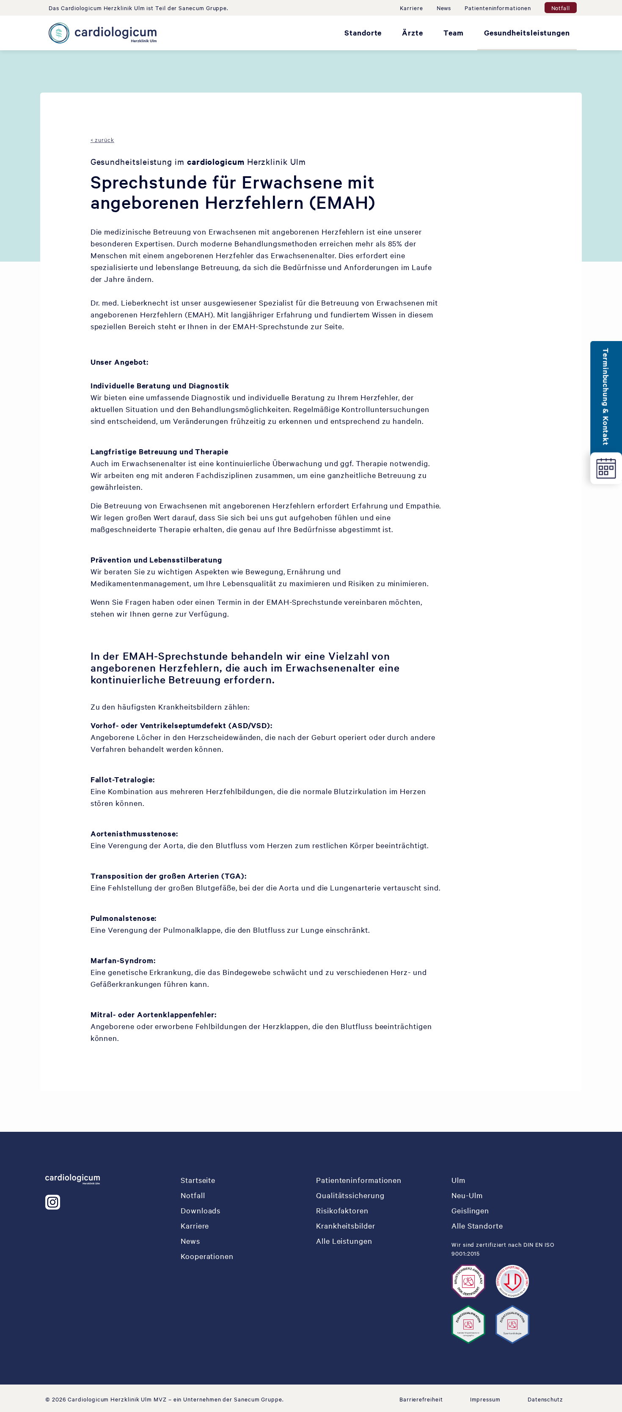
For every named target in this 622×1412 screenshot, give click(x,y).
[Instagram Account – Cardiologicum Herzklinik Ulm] (54, 1202)
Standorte (363, 32)
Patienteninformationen (498, 7)
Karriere (411, 7)
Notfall (560, 7)
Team (453, 32)
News (444, 7)
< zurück (102, 139)
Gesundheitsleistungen (527, 32)
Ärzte (412, 32)
